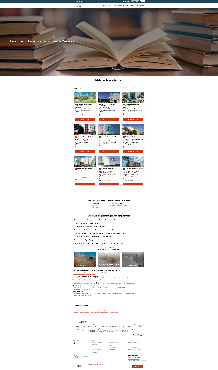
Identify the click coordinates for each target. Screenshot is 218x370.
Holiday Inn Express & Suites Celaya (134, 168)
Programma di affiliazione (96, 349)
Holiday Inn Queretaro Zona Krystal (109, 136)
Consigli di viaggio (113, 344)
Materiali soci (112, 349)
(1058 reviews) (108, 143)
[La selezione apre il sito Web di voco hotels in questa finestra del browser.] (124, 326)
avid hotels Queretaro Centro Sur (85, 136)
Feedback (130, 350)
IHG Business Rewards (114, 342)
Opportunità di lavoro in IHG (97, 342)
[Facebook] (74, 343)
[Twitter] (77, 343)
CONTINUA (137, 366)
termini (90, 367)
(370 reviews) (108, 176)
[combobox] (127, 88)
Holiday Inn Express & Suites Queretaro (108, 105)
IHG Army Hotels (113, 345)
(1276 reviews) (108, 112)
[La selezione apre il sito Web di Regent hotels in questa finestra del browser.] (83, 326)
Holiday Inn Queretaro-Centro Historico (84, 105)
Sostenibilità (112, 347)
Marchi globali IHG (95, 345)
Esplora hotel (94, 344)
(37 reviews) (84, 144)
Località (98, 5)
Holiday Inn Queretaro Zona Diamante (132, 105)
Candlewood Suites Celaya (107, 168)
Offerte (104, 5)
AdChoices (130, 344)
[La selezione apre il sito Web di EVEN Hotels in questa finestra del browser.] (85, 330)
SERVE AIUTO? (79, 1)
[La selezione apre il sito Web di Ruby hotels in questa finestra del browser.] (129, 326)
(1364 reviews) (132, 111)
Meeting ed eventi (112, 5)
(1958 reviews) (84, 112)
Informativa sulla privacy (93, 368)
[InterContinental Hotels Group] (77, 5)
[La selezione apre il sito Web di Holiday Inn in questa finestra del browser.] (99, 330)
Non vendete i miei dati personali (134, 349)
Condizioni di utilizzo (132, 345)
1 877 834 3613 (86, 356)
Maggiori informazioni (133, 359)
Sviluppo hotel (94, 347)
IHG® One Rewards (130, 5)
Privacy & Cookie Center (132, 347)
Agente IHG (94, 351)
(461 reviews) (84, 177)
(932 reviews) (132, 144)
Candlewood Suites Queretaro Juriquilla (84, 169)
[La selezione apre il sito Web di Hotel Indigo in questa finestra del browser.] (118, 326)
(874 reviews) (132, 176)
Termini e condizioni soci (133, 342)
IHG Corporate (112, 350)
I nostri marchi (121, 5)
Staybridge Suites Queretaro (132, 136)
